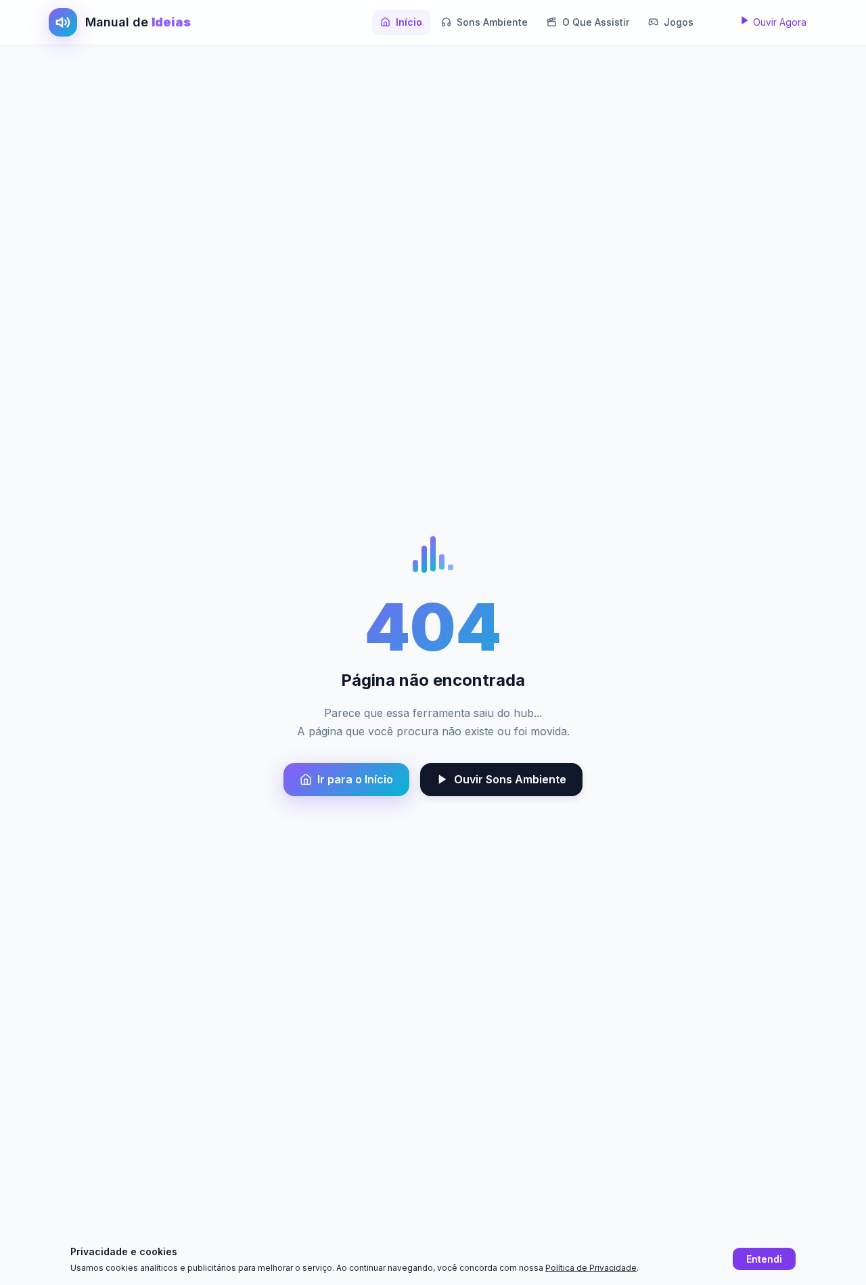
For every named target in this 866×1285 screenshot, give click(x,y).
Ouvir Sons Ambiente (510, 779)
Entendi (764, 1259)
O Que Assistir (595, 22)
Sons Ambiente (492, 22)
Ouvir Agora (778, 22)
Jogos (678, 22)
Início (409, 22)
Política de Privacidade (591, 1268)
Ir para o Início (355, 779)
